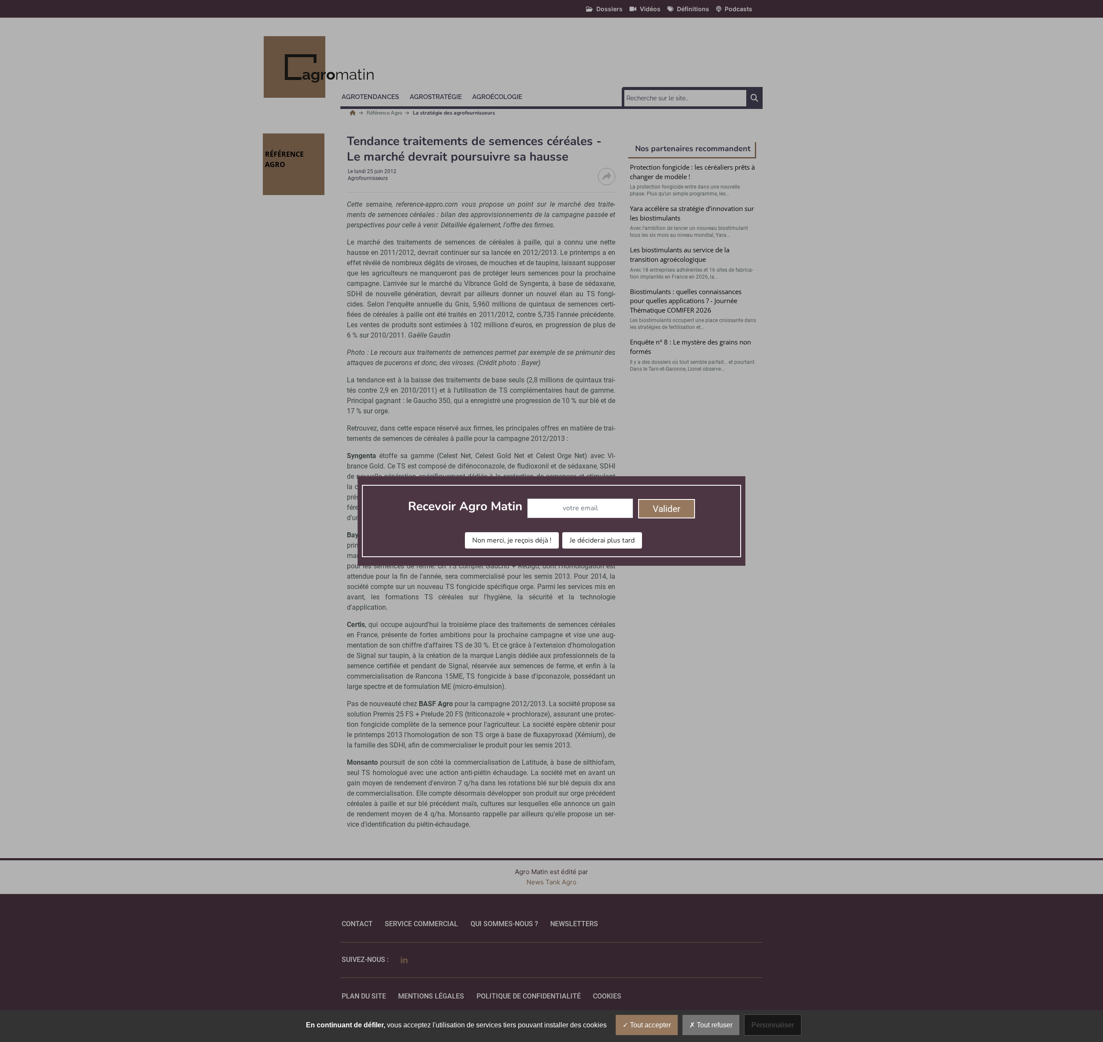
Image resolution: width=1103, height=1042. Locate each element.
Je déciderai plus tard (602, 540)
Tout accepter (649, 1025)
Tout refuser (713, 1025)
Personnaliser (772, 1025)
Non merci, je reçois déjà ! (512, 540)
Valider (666, 509)
